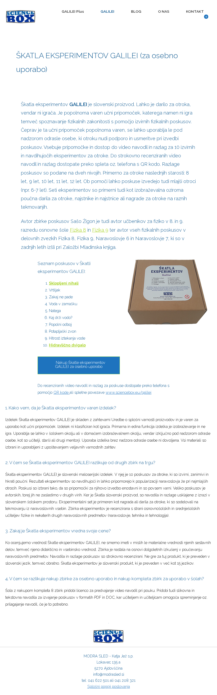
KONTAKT (195, 11)
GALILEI (107, 11)
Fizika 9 (100, 230)
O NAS (163, 11)
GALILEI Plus (73, 11)
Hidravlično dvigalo (67, 345)
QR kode (61, 392)
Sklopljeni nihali (64, 283)
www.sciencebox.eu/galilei (128, 392)
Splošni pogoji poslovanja (108, 686)
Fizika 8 (78, 230)
